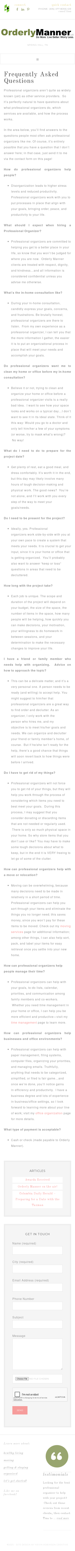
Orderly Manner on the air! (37, 1186)
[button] (37, 59)
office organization (49, 1113)
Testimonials (55, 1474)
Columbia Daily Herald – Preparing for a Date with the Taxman (37, 1199)
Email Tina (64, 11)
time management (24, 1022)
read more (63, 1518)
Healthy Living (13, 1453)
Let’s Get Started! (15, 1481)
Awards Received (37, 1179)
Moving (9, 1460)
